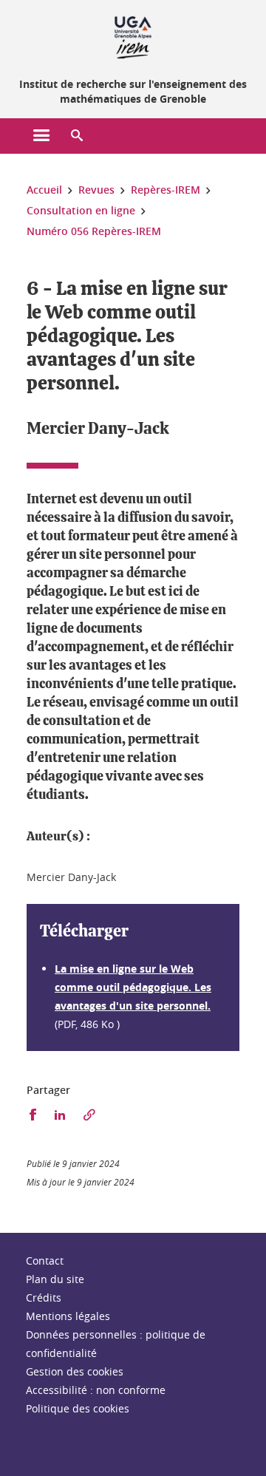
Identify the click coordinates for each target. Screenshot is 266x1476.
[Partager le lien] (89, 1115)
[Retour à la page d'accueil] (133, 35)
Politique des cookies (77, 1408)
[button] (77, 136)
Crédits (43, 1297)
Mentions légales (68, 1316)
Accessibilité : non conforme (96, 1390)
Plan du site (55, 1279)
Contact (45, 1261)
